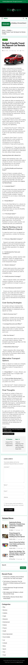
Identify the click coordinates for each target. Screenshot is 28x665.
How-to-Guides (6, 637)
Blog (4, 607)
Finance (5, 628)
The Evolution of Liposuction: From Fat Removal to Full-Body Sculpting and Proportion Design (14, 583)
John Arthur (6, 50)
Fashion (5, 625)
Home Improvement (7, 634)
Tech (4, 652)
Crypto (4, 616)
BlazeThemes (20, 662)
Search (4, 565)
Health (4, 631)
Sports (4, 649)
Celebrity (5, 613)
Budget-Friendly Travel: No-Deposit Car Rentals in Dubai (13, 430)
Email (5, 491)
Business (5, 610)
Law (4, 640)
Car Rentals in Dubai (8, 434)
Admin (11, 530)
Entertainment (6, 622)
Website (6, 497)
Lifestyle (5, 39)
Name (6, 485)
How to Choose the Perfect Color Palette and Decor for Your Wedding (17, 544)
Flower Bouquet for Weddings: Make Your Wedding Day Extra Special (17, 534)
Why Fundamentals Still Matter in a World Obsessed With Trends (12, 2)
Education (5, 619)
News (4, 646)
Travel (4, 655)
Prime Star (12, 559)
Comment (7, 467)
